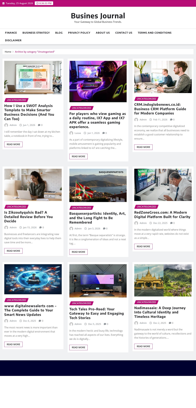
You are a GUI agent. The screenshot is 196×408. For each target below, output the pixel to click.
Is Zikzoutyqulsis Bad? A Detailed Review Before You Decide (28, 216)
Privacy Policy (79, 32)
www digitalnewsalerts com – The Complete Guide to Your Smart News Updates (30, 310)
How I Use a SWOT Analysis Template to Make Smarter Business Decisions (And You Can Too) (29, 112)
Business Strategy (36, 32)
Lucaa (78, 132)
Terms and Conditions (155, 32)
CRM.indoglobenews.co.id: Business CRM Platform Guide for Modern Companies (160, 108)
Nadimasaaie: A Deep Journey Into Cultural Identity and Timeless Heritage (160, 312)
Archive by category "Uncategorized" (35, 51)
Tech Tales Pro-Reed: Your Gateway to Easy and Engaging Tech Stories (96, 313)
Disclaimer (13, 40)
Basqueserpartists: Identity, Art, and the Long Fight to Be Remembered (97, 217)
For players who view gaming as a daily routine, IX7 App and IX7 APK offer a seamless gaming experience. (97, 120)
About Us (103, 32)
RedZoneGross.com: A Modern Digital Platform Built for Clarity (162, 214)
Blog (59, 32)
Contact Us (123, 32)
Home (8, 51)
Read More (13, 144)
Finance (11, 32)
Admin (13, 125)
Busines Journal (98, 15)
